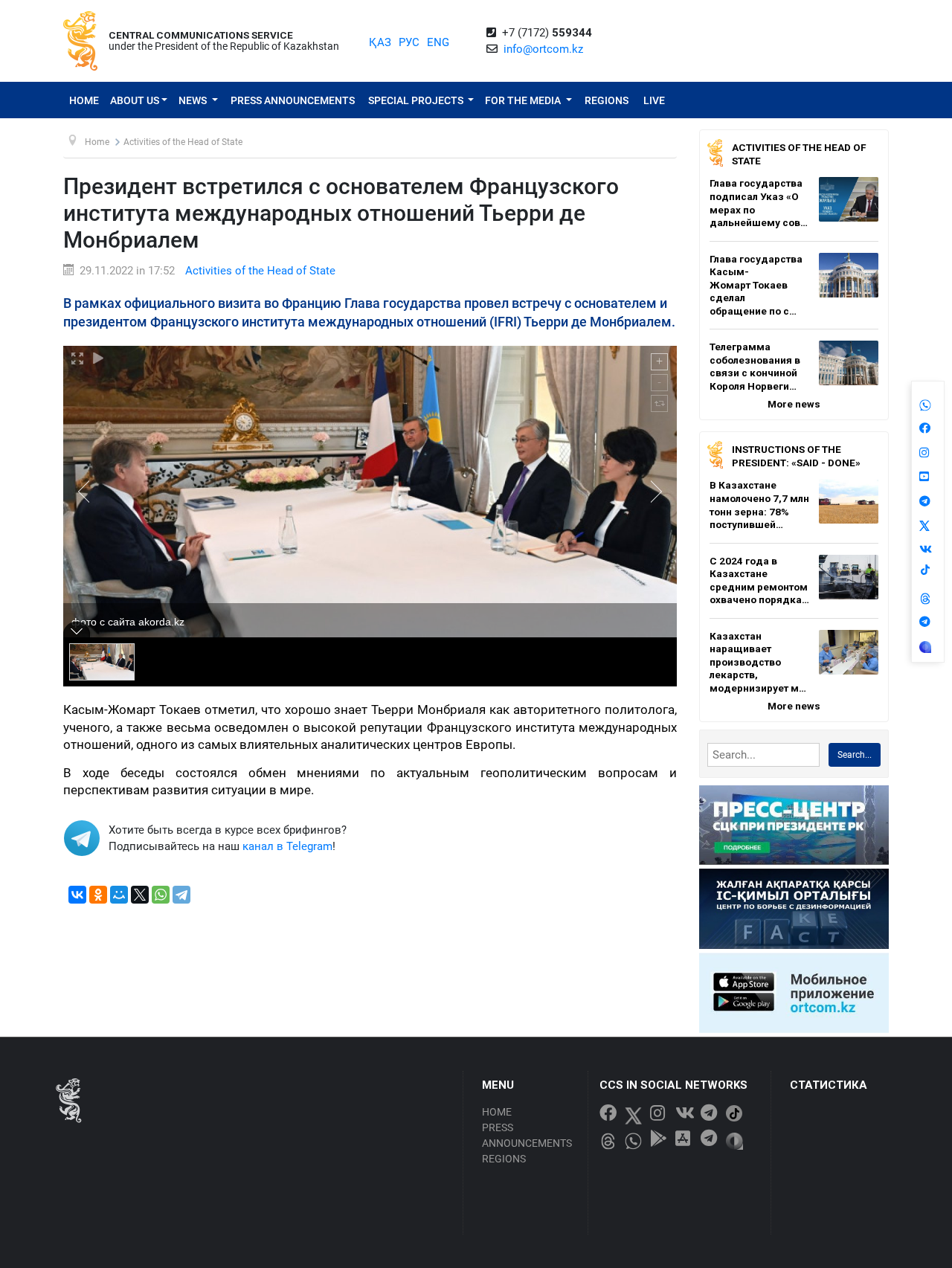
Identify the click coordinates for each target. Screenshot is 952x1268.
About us (134, 100)
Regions (606, 100)
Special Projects (417, 100)
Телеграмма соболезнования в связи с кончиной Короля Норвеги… (755, 366)
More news (794, 404)
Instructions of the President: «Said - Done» (796, 456)
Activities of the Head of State (260, 270)
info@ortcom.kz (543, 49)
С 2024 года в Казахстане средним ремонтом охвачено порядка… (759, 580)
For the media (524, 100)
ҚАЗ (380, 42)
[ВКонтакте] (77, 895)
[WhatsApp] (161, 895)
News (193, 100)
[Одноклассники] (98, 895)
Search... (854, 755)
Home (84, 100)
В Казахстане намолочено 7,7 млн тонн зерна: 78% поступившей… (759, 504)
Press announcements (293, 100)
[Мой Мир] (119, 895)
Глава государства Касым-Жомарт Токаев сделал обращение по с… (756, 285)
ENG (438, 42)
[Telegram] (181, 895)
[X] (140, 895)
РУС (409, 42)
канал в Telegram (287, 846)
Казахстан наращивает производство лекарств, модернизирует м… (758, 662)
